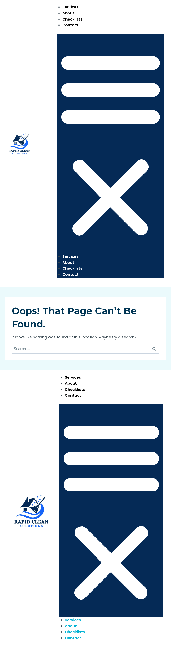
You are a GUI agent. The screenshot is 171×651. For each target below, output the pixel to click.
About (68, 13)
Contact (70, 25)
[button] (110, 144)
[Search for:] (85, 348)
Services (70, 7)
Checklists (72, 19)
